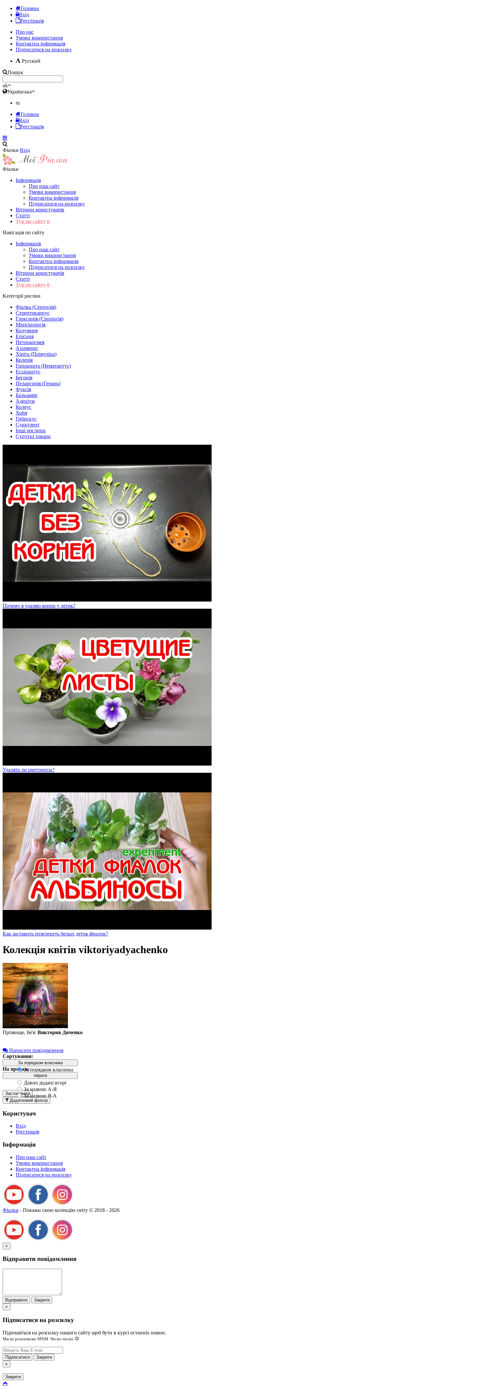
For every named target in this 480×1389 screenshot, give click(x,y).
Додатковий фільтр (28, 1100)
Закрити (42, 1300)
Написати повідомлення (35, 1050)
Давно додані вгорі (44, 1082)
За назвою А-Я (40, 1089)
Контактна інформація (53, 198)
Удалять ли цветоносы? (29, 769)
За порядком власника (48, 1069)
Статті (23, 215)
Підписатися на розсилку (44, 49)
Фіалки (11, 1210)
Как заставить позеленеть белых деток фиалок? (55, 933)
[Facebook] (38, 1204)
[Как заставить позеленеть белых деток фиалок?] (107, 928)
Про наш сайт (44, 186)
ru (18, 103)
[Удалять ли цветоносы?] (107, 764)
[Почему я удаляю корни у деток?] (107, 600)
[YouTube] (14, 1204)
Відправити (16, 1300)
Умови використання (52, 192)
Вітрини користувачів (40, 209)
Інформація (28, 180)
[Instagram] (62, 1204)
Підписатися (17, 1357)
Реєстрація (27, 1131)
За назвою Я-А (40, 1096)
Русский (30, 61)
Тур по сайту (33, 221)
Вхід (25, 150)
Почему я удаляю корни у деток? (39, 605)
